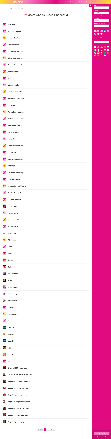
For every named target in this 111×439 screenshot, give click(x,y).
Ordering (96, 10)
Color (95, 29)
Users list (19, 8)
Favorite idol (97, 18)
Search (95, 5)
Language (96, 45)
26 (51, 429)
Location (96, 40)
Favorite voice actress (99, 23)
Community (8, 8)
